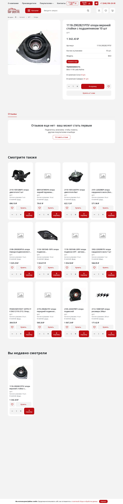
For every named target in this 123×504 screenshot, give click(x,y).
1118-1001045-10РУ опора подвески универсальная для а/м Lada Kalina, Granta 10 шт (48, 250)
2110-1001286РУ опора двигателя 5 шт (19, 191)
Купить (23, 208)
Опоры (36, 17)
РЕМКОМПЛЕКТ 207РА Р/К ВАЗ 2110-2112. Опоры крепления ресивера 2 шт (20, 310)
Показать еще (72, 62)
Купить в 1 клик (89, 93)
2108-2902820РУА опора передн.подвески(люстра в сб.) (20, 250)
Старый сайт (71, 3)
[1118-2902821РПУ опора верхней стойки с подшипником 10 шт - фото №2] (34, 47)
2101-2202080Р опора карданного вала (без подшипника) (101, 191)
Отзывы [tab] (12, 113)
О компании (13, 3)
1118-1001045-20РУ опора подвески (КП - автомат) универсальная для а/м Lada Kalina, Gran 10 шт (75, 250)
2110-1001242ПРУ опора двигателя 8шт (74, 191)
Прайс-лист (84, 3)
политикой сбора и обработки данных (84, 501)
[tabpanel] (61, 131)
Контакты (61, 3)
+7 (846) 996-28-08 (107, 3)
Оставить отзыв (61, 137)
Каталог (35, 10)
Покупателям (46, 3)
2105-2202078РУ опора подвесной (74, 310)
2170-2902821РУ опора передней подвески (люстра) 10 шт (46, 310)
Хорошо (103, 501)
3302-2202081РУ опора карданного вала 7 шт (101, 250)
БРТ (29, 17)
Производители (29, 3)
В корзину (93, 86)
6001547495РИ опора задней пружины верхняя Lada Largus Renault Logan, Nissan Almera (46, 191)
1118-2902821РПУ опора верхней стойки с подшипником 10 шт (20, 387)
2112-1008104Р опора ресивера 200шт (101, 310)
